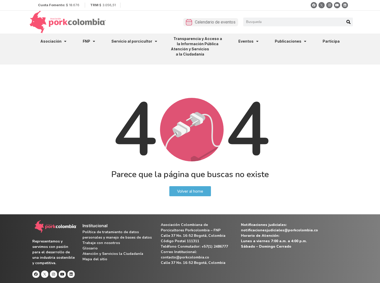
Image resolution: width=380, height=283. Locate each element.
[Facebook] (314, 5)
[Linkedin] (345, 5)
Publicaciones (288, 41)
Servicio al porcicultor (131, 41)
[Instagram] (329, 5)
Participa (331, 41)
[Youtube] (337, 5)
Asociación (51, 41)
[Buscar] (348, 22)
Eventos (246, 41)
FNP (86, 41)
